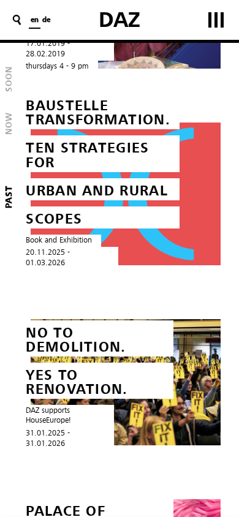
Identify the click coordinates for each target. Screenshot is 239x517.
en (35, 20)
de (46, 20)
